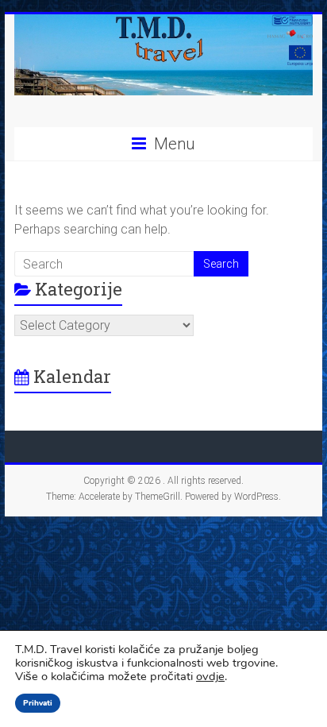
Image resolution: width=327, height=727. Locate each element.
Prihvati (37, 703)
